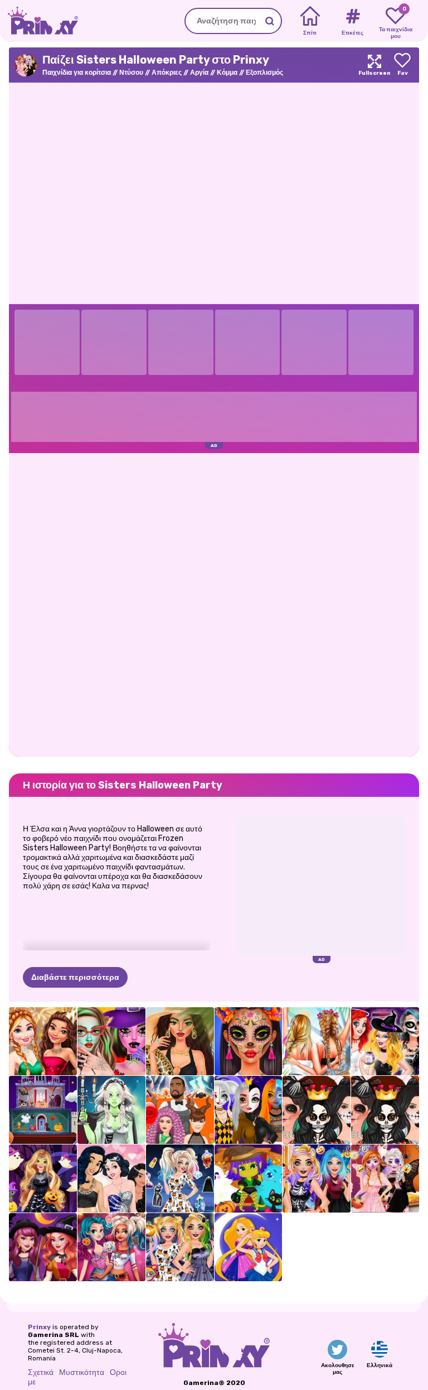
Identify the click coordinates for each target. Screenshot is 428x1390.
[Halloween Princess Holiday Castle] (43, 1110)
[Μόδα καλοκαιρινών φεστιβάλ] (317, 1041)
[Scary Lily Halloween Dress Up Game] (111, 1110)
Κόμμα (227, 72)
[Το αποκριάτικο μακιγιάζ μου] (180, 1247)
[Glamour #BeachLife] (180, 1041)
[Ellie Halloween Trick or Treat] (317, 1178)
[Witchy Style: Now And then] (43, 1247)
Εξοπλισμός (264, 72)
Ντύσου (131, 72)
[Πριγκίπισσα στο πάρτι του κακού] (385, 1041)
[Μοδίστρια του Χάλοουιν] (180, 1178)
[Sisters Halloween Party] (385, 1178)
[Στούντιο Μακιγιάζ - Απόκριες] (111, 1041)
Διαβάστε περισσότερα (75, 977)
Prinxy (39, 1327)
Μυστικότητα (81, 1372)
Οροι (118, 1372)
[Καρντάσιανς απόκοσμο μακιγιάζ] (317, 1110)
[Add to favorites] (402, 65)
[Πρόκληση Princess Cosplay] (249, 1247)
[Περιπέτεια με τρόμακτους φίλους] (249, 1178)
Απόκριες (167, 72)
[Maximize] (374, 65)
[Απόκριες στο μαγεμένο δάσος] (43, 1178)
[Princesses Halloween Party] (111, 1247)
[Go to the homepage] (39, 21)
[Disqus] (214, 603)
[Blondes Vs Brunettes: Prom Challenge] (111, 1178)
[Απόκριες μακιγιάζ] (249, 1041)
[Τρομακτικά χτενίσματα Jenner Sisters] (180, 1110)
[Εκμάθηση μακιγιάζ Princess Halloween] (249, 1110)
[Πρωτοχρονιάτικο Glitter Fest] (43, 1041)
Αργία (199, 72)
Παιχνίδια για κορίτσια (76, 72)
